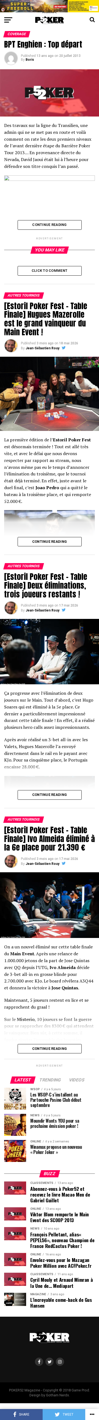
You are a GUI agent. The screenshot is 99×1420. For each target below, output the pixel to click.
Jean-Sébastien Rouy (42, 348)
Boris (30, 60)
